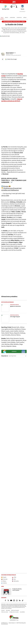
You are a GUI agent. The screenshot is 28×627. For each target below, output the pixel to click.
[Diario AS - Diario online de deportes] (14, 2)
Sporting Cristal (12, 356)
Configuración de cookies (14, 612)
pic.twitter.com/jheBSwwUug (10, 190)
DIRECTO (6, 17)
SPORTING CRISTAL (14, 304)
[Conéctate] (26, 2)
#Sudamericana (8, 188)
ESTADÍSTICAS (19, 17)
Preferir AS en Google (12, 59)
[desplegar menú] (2, 2)
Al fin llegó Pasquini (15, 316)
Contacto (3, 610)
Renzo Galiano (10, 53)
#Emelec (5, 186)
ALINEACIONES (12, 17)
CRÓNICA (24, 17)
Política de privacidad (15, 610)
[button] (2, 59)
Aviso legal (8, 610)
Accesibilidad (22, 612)
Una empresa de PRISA (14, 617)
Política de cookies (4, 612)
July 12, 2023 (5, 195)
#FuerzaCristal (17, 188)
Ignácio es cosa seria (15, 306)
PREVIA (2, 17)
